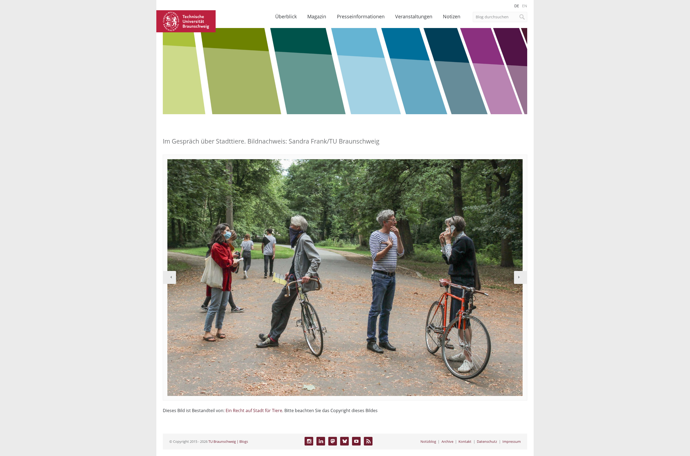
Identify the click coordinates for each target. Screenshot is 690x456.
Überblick (286, 16)
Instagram (309, 441)
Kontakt (464, 441)
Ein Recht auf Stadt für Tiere (254, 410)
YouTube (356, 441)
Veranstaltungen (413, 16)
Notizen (451, 16)
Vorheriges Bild (169, 277)
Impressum (511, 441)
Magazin (316, 16)
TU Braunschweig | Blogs (228, 441)
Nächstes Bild (520, 277)
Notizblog (428, 441)
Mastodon (332, 441)
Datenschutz (487, 441)
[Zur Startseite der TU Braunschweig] (186, 21)
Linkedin (320, 441)
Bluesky (344, 441)
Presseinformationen (361, 16)
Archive (447, 441)
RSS (368, 441)
